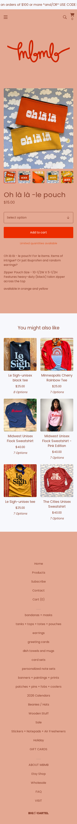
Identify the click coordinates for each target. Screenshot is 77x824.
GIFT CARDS (38, 749)
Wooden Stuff (39, 713)
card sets (38, 660)
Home (38, 564)
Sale (39, 722)
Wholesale (38, 783)
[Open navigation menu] (5, 17)
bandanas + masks (38, 615)
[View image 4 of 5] (53, 177)
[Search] (64, 17)
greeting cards (38, 642)
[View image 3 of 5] (39, 177)
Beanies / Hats (38, 704)
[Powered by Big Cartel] (38, 813)
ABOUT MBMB (39, 765)
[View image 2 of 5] (24, 177)
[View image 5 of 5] (67, 177)
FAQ (39, 792)
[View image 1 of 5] (10, 177)
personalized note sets (38, 669)
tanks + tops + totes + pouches (38, 624)
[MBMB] (38, 52)
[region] (38, 4)
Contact (38, 590)
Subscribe (38, 581)
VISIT (38, 800)
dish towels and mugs (38, 651)
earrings (39, 633)
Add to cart (38, 232)
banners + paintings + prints (38, 678)
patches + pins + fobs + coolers (38, 686)
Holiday (38, 740)
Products (38, 572)
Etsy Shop (38, 774)
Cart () (39, 599)
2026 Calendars (38, 695)
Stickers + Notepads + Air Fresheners (38, 731)
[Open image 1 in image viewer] (38, 128)
